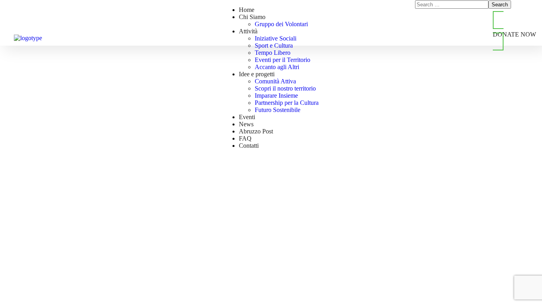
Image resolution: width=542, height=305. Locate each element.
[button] (514, 30)
